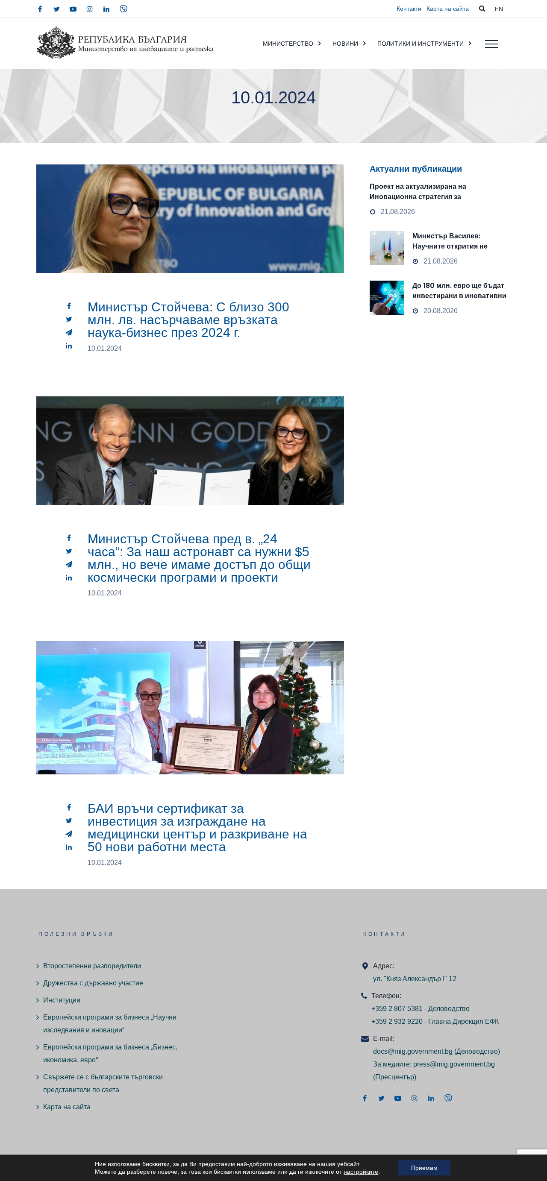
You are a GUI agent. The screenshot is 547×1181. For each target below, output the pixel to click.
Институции (61, 1000)
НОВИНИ (345, 43)
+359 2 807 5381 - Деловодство (420, 1008)
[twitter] (56, 9)
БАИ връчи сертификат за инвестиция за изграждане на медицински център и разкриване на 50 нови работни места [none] (190, 727)
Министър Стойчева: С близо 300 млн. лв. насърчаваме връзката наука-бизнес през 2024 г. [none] (190, 238)
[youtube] (73, 9)
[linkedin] (106, 9)
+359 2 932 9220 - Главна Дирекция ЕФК (435, 1021)
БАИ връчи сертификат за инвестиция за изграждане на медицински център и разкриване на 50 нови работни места (197, 827)
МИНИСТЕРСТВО (288, 43)
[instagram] (89, 9)
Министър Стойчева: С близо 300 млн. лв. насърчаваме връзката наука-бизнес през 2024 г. (188, 320)
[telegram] (68, 332)
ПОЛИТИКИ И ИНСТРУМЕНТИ (420, 43)
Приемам (424, 1167)
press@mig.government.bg (454, 1064)
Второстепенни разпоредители (92, 966)
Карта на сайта (447, 8)
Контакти (409, 8)
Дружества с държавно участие (93, 983)
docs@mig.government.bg (413, 1051)
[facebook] (39, 9)
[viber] (123, 9)
